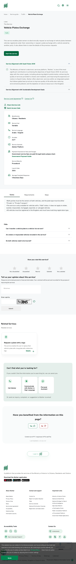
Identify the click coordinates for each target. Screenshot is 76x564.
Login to (35, 453)
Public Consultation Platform (59, 510)
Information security (11, 513)
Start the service (11, 53)
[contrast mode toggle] (6, 531)
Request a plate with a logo (14, 342)
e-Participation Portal (57, 508)
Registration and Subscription (36, 508)
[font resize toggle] (11, 531)
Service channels (33, 503)
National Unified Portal (58, 498)
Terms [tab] (12, 194)
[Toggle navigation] (67, 5)
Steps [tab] (47, 194)
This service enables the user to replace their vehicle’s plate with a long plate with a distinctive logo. (18, 348)
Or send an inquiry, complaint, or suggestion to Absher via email (29, 397)
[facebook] (60, 537)
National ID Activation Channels (37, 506)
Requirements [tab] (29, 194)
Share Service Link (13, 105)
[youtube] (50, 537)
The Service (8, 24)
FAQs (30, 501)
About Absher (9, 496)
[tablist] (29, 194)
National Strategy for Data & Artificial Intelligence (59, 502)
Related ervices (6, 327)
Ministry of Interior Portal (58, 496)
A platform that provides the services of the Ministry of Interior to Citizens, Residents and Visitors (37, 473)
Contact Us (28, 98)
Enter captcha (5, 297)
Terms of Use (9, 501)
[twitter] (55, 537)
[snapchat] (64, 537)
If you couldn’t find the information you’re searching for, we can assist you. (32, 373)
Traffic (23, 14)
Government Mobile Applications (60, 515)
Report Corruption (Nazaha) (36, 498)
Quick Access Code (13, 108)
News (7, 503)
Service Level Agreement (12, 98)
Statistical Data (10, 511)
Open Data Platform (57, 506)
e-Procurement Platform (58, 513)
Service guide (14, 14)
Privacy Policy (9, 498)
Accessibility (9, 508)
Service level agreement (12, 506)
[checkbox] (32, 425)
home (5, 14)
